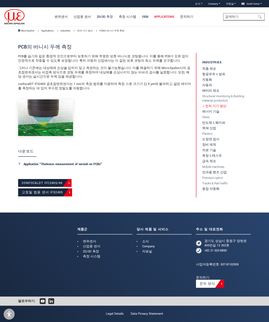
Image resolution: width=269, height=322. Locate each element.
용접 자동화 (210, 189)
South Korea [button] (252, 3)
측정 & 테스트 (212, 156)
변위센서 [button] (61, 17)
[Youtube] (43, 301)
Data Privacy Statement (147, 314)
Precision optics (212, 178)
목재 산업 (209, 128)
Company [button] (213, 3)
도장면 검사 (210, 139)
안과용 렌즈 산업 (214, 172)
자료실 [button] (230, 3)
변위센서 (89, 241)
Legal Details (115, 314)
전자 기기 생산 (215, 106)
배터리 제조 (210, 91)
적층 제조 (209, 69)
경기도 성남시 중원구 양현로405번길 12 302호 (225, 243)
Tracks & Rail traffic (215, 183)
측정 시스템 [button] (127, 17)
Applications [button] (164, 17)
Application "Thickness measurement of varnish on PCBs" (63, 164)
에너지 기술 (210, 111)
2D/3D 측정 (91, 251)
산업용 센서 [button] (82, 17)
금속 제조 (209, 161)
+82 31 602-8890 (215, 250)
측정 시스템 (91, 256)
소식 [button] (197, 3)
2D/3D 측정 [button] (105, 17)
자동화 (207, 80)
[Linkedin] (51, 301)
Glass (206, 117)
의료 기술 (209, 150)
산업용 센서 (91, 246)
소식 (145, 241)
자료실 (147, 251)
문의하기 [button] (186, 17)
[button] (9, 314)
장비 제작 (209, 145)
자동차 (207, 85)
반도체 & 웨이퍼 (213, 123)
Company (148, 246)
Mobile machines (213, 167)
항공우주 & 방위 (213, 74)
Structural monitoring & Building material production (223, 98)
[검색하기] (261, 17)
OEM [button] (145, 17)
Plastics (207, 134)
